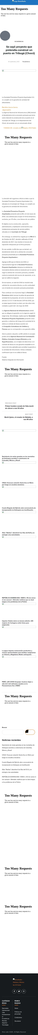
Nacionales (5, 1008)
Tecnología (5, 1025)
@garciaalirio (6, 110)
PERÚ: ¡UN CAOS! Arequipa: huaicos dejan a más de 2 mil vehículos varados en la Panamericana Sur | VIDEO (17, 683)
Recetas (4, 1020)
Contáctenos (18, 1017)
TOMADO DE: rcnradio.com (12, 128)
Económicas (5, 1018)
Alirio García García (10, 107)
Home (16, 1008)
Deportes (4, 1023)
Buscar (4, 727)
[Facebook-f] (14, 991)
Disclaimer (18, 1021)
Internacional (6, 1010)
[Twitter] (19, 991)
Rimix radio (5, 1032)
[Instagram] (24, 991)
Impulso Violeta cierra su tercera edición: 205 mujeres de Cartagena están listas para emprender (17, 623)
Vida (3, 1012)
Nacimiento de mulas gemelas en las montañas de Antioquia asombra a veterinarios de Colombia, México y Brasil (18, 458)
